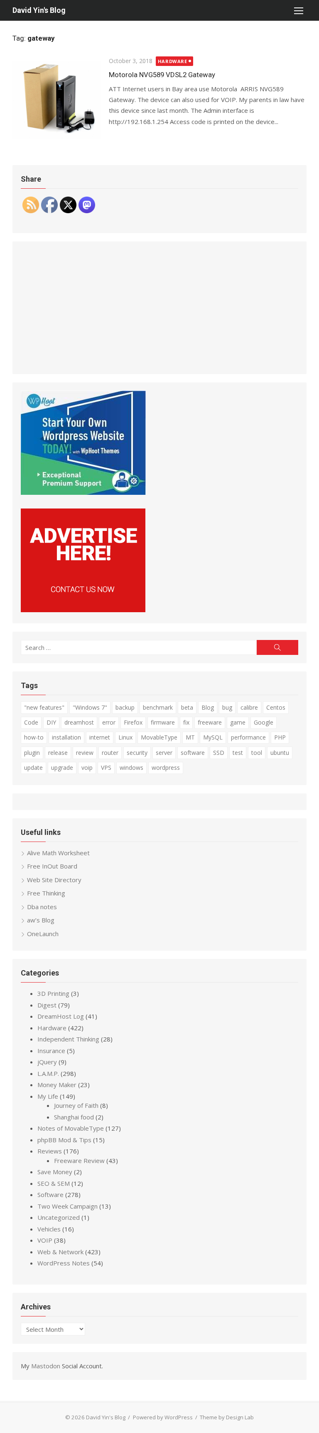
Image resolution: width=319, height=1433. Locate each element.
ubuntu (279, 753)
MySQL (213, 737)
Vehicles (49, 1229)
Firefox (133, 722)
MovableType (159, 737)
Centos (275, 707)
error (108, 722)
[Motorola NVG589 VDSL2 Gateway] (56, 100)
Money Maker (56, 1084)
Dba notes (42, 907)
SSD (218, 753)
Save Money (54, 1172)
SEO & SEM (53, 1183)
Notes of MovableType (70, 1128)
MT (190, 737)
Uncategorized (58, 1217)
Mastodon (45, 1366)
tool (256, 753)
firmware (163, 722)
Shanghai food (74, 1117)
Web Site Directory (54, 880)
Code (31, 722)
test (238, 753)
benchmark (158, 707)
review (84, 753)
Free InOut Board (52, 866)
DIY (51, 722)
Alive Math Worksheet (58, 853)
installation (66, 737)
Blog (207, 707)
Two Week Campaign (67, 1206)
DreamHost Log (60, 1016)
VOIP (44, 1240)
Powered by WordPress (163, 1417)
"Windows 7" (90, 707)
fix (186, 722)
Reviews (49, 1151)
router (110, 753)
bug (227, 707)
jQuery (47, 1062)
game (237, 722)
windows (131, 767)
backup (125, 707)
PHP (280, 737)
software (193, 753)
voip (87, 767)
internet (99, 737)
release (58, 753)
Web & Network (60, 1252)
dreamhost (79, 722)
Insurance (51, 1050)
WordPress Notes (63, 1263)
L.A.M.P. (48, 1073)
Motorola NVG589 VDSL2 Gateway (162, 75)
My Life (47, 1096)
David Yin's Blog (39, 10)
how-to (34, 737)
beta (187, 707)
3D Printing (53, 993)
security (137, 753)
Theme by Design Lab (227, 1417)
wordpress (166, 767)
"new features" (44, 707)
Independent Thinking (68, 1039)
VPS (106, 767)
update (33, 767)
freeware (210, 722)
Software (50, 1194)
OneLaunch (43, 933)
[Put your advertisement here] (83, 610)
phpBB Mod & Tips (64, 1140)
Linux (125, 737)
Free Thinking (46, 893)
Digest (46, 1005)
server (164, 753)
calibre (249, 707)
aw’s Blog (40, 920)
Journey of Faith (76, 1105)
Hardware (172, 61)
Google (263, 722)
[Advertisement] (159, 308)
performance (248, 737)
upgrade (62, 767)
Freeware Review (79, 1160)
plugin (32, 753)
